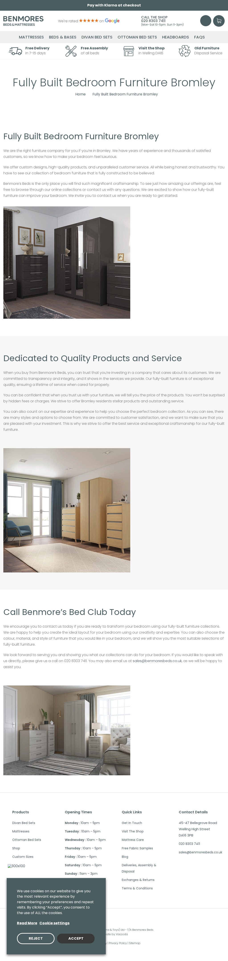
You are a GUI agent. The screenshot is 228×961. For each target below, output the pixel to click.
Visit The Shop (133, 831)
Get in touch (132, 823)
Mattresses (31, 37)
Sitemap (134, 943)
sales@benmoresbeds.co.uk (157, 660)
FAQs (199, 37)
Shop (16, 848)
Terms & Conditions (137, 888)
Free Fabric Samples (137, 848)
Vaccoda (122, 934)
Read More (27, 923)
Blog (125, 856)
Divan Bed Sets (96, 37)
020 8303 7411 (153, 20)
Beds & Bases (62, 37)
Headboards (175, 37)
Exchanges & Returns (138, 880)
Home (80, 94)
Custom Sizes (22, 856)
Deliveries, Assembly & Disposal (139, 868)
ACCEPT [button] (75, 938)
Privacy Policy (118, 943)
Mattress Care (133, 840)
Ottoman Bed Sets (137, 37)
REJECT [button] (36, 938)
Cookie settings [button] (54, 923)
